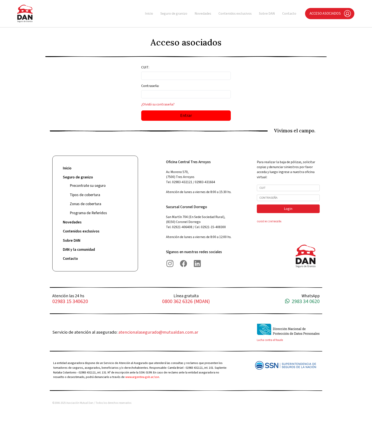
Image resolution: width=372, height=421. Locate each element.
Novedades (203, 13)
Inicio (149, 13)
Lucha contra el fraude (270, 340)
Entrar (186, 116)
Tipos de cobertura (85, 195)
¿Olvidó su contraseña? (158, 104)
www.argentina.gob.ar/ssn (142, 377)
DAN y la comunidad (79, 249)
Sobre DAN (267, 13)
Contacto (289, 13)
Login (288, 208)
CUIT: (145, 67)
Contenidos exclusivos (235, 13)
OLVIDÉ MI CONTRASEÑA (269, 221)
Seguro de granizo (173, 13)
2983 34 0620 (305, 302)
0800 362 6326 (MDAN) (186, 302)
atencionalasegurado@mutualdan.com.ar (158, 332)
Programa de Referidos (88, 213)
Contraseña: (150, 86)
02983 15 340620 (70, 302)
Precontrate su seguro (88, 185)
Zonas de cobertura (85, 204)
